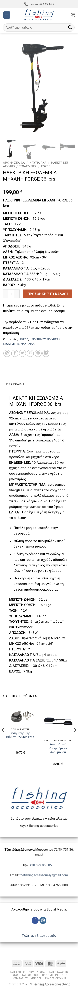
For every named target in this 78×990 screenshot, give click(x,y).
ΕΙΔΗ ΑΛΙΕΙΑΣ (17, 972)
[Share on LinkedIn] (46, 353)
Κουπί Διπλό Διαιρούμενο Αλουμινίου (58, 748)
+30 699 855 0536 (42, 865)
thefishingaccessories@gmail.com (43, 875)
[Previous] (9, 89)
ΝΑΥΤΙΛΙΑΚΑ (37, 163)
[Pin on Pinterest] (38, 353)
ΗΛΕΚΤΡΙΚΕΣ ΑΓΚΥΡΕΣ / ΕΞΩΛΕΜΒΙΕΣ (36, 164)
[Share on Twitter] (22, 353)
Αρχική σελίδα (14, 163)
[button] (6, 14)
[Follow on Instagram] (43, 920)
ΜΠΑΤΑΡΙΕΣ (20, 978)
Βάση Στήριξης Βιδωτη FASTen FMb (20, 735)
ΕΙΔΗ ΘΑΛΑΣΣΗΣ (58, 972)
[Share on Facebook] (14, 353)
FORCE (45, 166)
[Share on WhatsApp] (7, 353)
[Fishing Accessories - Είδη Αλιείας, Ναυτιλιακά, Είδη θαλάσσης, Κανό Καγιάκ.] (39, 15)
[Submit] (70, 27)
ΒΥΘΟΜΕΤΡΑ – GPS (54, 975)
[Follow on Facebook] (35, 920)
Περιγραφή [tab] (15, 384)
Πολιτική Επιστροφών (39, 935)
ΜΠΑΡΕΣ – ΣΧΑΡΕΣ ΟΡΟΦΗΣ (48, 978)
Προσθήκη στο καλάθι (47, 294)
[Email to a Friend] (30, 353)
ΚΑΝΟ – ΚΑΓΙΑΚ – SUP (25, 975)
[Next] (68, 89)
